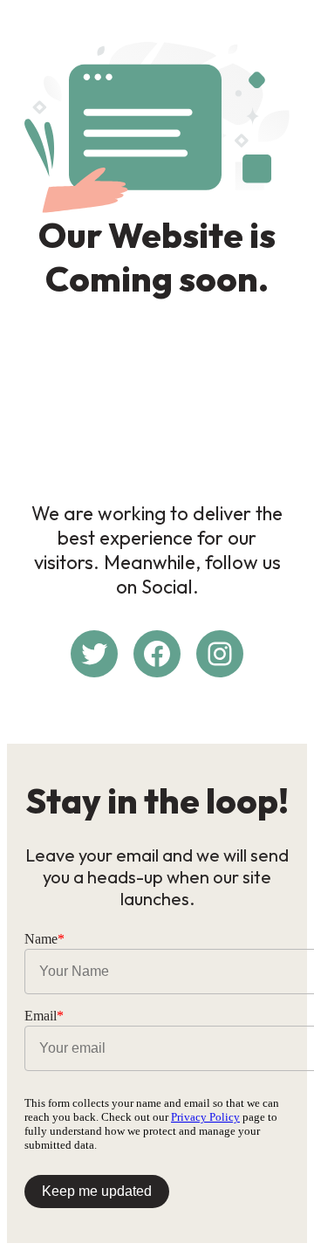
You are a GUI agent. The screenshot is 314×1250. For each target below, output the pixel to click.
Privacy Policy (205, 1116)
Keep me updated (97, 1191)
